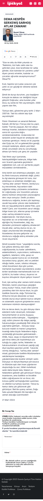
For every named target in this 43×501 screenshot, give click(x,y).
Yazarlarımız (7, 486)
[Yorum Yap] (16, 57)
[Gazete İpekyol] (14, 3)
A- (26, 57)
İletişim (32, 486)
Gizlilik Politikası (8, 489)
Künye (17, 486)
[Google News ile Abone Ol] (10, 51)
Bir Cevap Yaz (8, 411)
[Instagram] (14, 494)
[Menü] (4, 3)
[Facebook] (3, 494)
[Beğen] (4, 57)
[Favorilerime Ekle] (11, 57)
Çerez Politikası (23, 489)
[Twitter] (8, 494)
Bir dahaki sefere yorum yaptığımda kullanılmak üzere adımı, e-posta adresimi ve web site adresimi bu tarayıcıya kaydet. (21, 463)
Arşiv (24, 486)
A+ (21, 57)
